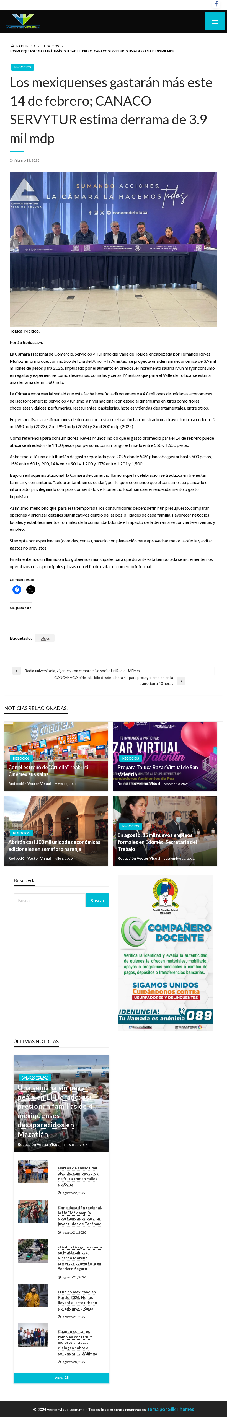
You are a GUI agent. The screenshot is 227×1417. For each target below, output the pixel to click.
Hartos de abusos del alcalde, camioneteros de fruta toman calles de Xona (78, 1176)
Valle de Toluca (35, 1077)
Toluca (44, 638)
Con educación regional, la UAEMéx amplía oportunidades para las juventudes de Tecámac (80, 1215)
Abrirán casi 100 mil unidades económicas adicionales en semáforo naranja (54, 845)
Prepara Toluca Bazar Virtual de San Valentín (158, 770)
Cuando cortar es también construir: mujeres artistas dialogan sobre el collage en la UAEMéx (77, 1342)
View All (62, 1377)
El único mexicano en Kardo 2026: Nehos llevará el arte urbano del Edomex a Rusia (77, 1299)
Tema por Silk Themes (170, 1409)
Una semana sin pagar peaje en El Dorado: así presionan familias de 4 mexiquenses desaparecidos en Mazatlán (55, 1111)
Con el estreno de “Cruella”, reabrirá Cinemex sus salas (48, 770)
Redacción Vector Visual (30, 783)
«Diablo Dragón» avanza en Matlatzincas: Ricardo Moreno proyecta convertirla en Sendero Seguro (80, 1258)
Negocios (51, 46)
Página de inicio (22, 46)
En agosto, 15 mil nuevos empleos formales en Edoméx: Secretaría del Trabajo (157, 842)
